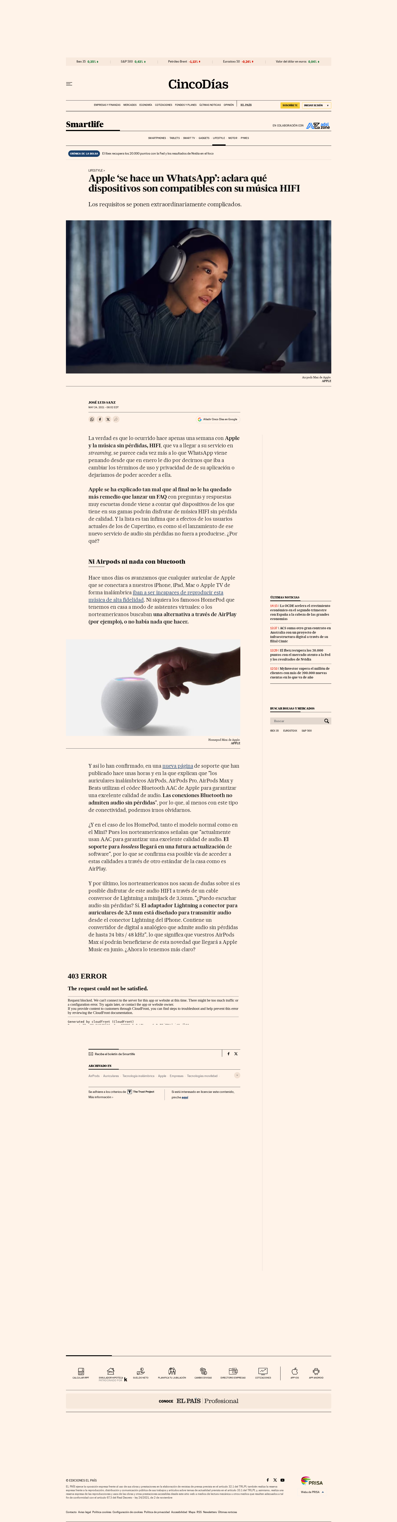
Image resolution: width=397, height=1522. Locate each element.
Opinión (229, 104)
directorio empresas (233, 1377)
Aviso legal (84, 1512)
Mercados (129, 104)
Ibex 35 (81, 61)
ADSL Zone (317, 125)
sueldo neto (140, 1377)
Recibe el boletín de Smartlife (115, 1054)
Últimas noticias (210, 104)
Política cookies (101, 1512)
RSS (199, 1512)
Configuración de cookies (128, 1512)
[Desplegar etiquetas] (237, 1075)
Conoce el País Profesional (198, 1401)
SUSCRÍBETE (290, 105)
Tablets (175, 138)
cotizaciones (263, 1377)
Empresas (176, 1076)
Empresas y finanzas (107, 104)
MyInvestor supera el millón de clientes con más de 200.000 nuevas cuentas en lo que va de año (300, 672)
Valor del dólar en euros (291, 61)
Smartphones (157, 138)
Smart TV (189, 138)
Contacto (71, 1512)
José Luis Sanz (102, 402)
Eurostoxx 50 (231, 61)
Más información (99, 1097)
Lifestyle (219, 138)
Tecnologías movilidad (202, 1076)
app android (316, 1377)
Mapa (192, 1512)
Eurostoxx (290, 730)
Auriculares (111, 1076)
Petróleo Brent (177, 61)
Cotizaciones (163, 104)
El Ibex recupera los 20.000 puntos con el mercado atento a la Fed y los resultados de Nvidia (300, 654)
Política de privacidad (157, 1512)
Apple (162, 1076)
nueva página (177, 766)
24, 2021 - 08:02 (103, 407)
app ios (295, 1377)
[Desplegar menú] (69, 84)
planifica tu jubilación (172, 1377)
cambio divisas (203, 1377)
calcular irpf (81, 1377)
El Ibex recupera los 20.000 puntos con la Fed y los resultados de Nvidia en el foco (158, 153)
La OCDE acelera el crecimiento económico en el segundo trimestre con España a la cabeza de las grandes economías (300, 612)
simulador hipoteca (111, 1377)
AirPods (93, 1076)
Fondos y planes (185, 104)
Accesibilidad (179, 1512)
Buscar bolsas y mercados (292, 708)
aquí (185, 1097)
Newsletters (210, 1512)
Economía (145, 104)
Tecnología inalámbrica (138, 1076)
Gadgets (204, 138)
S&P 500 (127, 61)
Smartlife (85, 124)
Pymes (245, 138)
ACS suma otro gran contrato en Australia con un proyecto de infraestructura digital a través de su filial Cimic (300, 634)
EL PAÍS (244, 103)
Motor (232, 138)
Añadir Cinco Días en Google (220, 419)
